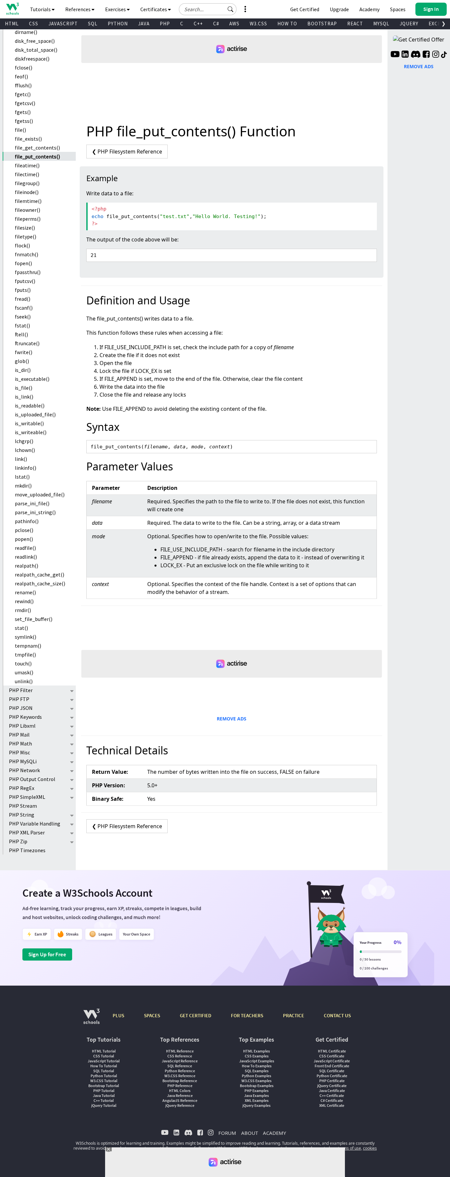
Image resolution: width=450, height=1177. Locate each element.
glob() (22, 361)
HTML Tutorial (104, 1051)
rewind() (24, 601)
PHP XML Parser (27, 832)
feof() (21, 76)
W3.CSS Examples (256, 1080)
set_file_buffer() (33, 619)
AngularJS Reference (179, 1100)
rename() (25, 592)
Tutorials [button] (41, 9)
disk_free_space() (35, 41)
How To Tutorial (103, 1065)
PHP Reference (179, 1085)
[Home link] (12, 8)
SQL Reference (179, 1065)
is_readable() (29, 405)
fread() (22, 298)
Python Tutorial (104, 1075)
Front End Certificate (332, 1065)
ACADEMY (274, 1133)
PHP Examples (256, 1090)
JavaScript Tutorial (104, 1060)
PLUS (118, 1015)
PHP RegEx (21, 788)
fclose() (23, 67)
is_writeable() (30, 432)
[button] (230, 9)
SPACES (152, 1015)
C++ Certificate (332, 1095)
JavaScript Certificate (332, 1060)
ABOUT (249, 1133)
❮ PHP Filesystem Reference (127, 151)
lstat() (22, 476)
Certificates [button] (154, 9)
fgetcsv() (25, 103)
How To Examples (256, 1065)
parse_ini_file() (32, 503)
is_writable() (29, 423)
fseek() (23, 316)
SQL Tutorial (103, 1070)
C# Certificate (332, 1100)
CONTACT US (337, 1015)
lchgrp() (24, 441)
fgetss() (24, 121)
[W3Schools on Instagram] (436, 55)
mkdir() (23, 485)
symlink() (25, 636)
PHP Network (24, 770)
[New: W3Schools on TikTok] (444, 55)
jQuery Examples (256, 1105)
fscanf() (24, 307)
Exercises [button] (116, 9)
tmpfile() (25, 654)
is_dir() (23, 370)
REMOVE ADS (231, 718)
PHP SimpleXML (27, 797)
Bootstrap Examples (256, 1085)
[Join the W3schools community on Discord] (415, 55)
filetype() (25, 236)
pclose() (24, 530)
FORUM (227, 1133)
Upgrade (339, 9)
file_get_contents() (37, 147)
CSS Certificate (331, 1055)
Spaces (398, 9)
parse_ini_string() (35, 512)
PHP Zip (18, 841)
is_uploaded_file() (35, 414)
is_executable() (32, 379)
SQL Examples (256, 1070)
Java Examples (256, 1095)
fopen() (23, 263)
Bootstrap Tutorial (103, 1085)
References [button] (78, 9)
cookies (370, 1148)
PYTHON (118, 23)
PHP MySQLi (23, 761)
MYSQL (381, 23)
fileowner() (27, 210)
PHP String (21, 814)
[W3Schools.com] (91, 1020)
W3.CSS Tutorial (103, 1080)
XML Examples (256, 1100)
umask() (24, 672)
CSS (33, 23)
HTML (12, 23)
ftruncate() (27, 343)
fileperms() (28, 218)
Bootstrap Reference (179, 1080)
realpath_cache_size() (40, 583)
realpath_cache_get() (39, 574)
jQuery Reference (179, 1105)
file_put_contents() (37, 156)
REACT (355, 23)
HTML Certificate (332, 1051)
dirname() (26, 32)
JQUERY (409, 23)
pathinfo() (27, 521)
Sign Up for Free (47, 954)
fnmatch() (26, 254)
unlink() (24, 681)
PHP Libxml (22, 725)
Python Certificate (332, 1075)
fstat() (22, 325)
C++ (198, 23)
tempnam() (28, 645)
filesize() (25, 227)
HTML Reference (180, 1051)
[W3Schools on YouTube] (395, 55)
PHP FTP (19, 699)
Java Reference (180, 1095)
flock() (22, 245)
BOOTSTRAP (322, 23)
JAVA (144, 23)
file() (20, 129)
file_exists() (28, 138)
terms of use (349, 1148)
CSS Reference (179, 1055)
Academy (369, 9)
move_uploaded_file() (40, 494)
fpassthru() (28, 272)
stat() (21, 628)
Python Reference (180, 1070)
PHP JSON (21, 708)
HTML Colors (179, 1090)
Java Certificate (332, 1090)
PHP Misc (19, 752)
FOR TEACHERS (247, 1015)
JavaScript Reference (180, 1060)
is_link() (24, 396)
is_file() (23, 387)
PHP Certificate (332, 1080)
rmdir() (23, 610)
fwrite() (23, 352)
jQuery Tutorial (103, 1105)
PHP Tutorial (103, 1090)
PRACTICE (293, 1015)
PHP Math (20, 743)
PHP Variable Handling (34, 823)
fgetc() (23, 94)
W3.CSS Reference (179, 1075)
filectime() (27, 174)
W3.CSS (258, 23)
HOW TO (287, 23)
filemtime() (28, 201)
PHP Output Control (32, 779)
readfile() (25, 548)
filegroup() (27, 183)
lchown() (25, 450)
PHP (165, 23)
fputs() (23, 290)
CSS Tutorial (103, 1055)
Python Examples (256, 1075)
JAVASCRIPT (63, 23)
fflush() (23, 85)
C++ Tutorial (104, 1100)
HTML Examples (256, 1051)
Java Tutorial (104, 1095)
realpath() (26, 565)
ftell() (21, 334)
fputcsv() (25, 281)
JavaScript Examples (256, 1060)
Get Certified (304, 9)
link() (21, 459)
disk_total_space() (36, 49)
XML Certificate (331, 1105)
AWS (234, 23)
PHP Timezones (27, 850)
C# (216, 23)
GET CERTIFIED (195, 1015)
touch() (23, 663)
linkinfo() (25, 467)
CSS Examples (256, 1055)
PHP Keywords (25, 717)
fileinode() (27, 192)
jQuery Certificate (332, 1085)
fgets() (23, 112)
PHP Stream (23, 805)
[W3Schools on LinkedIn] (405, 55)
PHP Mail (19, 734)
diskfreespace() (32, 58)
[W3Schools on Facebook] (426, 55)
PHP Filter (21, 690)
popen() (24, 539)
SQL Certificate (331, 1070)
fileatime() (27, 165)
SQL (93, 23)
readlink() (26, 556)
